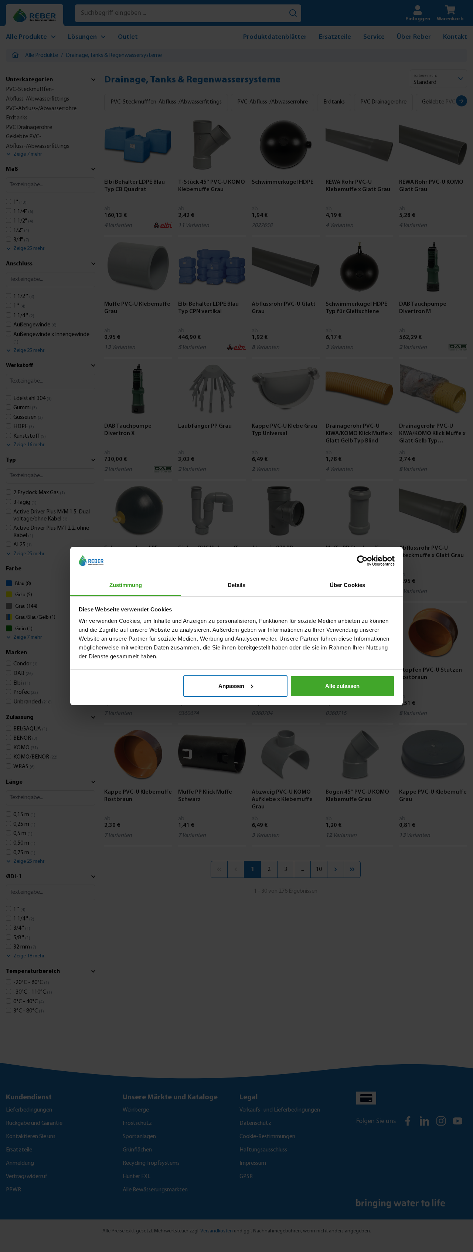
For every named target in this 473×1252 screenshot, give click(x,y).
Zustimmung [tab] (125, 585)
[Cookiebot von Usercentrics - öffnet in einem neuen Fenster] (362, 560)
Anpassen (231, 686)
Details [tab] (237, 585)
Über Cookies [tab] (347, 585)
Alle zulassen (342, 686)
